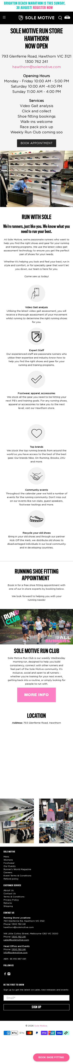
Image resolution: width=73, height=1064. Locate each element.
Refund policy (11, 879)
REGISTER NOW (43, 8)
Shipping (8, 906)
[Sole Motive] (36, 18)
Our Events (10, 866)
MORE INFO (36, 695)
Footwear (9, 863)
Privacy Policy (11, 900)
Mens (6, 857)
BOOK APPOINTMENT (37, 143)
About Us (9, 890)
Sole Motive (40, 1026)
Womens (8, 860)
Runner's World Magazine (17, 869)
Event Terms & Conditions (17, 876)
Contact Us (10, 893)
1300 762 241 (19, 924)
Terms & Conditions (14, 897)
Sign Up (36, 1007)
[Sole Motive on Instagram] (8, 975)
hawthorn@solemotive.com (36, 67)
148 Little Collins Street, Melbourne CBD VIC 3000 (31, 934)
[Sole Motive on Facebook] (5, 975)
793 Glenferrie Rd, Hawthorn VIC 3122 (24, 921)
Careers (8, 872)
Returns (8, 903)
